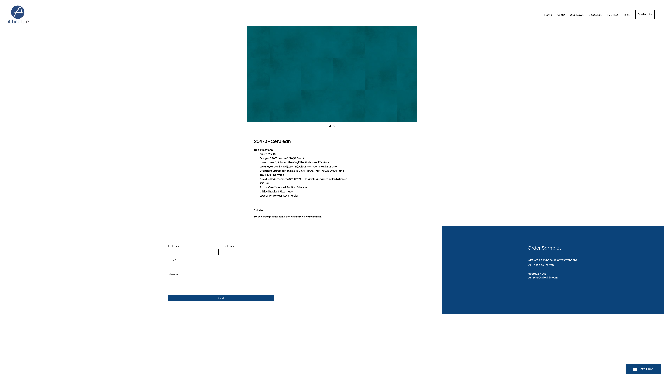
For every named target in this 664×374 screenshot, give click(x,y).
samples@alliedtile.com (543, 277)
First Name (174, 246)
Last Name (229, 246)
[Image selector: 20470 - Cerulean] (330, 126)
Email (171, 260)
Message (173, 274)
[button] (626, 15)
